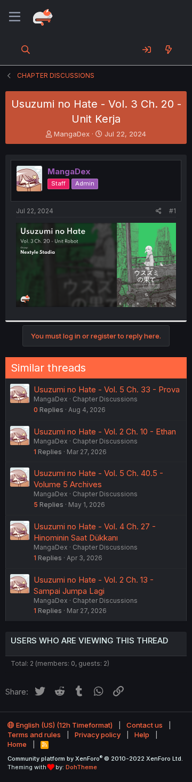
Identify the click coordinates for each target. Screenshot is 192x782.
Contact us (144, 725)
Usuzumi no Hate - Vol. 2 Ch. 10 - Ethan (105, 431)
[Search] (26, 49)
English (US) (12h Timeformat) (63, 725)
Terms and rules (34, 734)
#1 (172, 211)
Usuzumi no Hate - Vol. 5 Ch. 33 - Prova (107, 389)
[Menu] (14, 17)
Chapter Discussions (105, 399)
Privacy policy (98, 734)
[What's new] (168, 49)
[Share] (158, 211)
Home (17, 744)
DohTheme (81, 767)
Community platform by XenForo (95, 758)
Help (141, 734)
